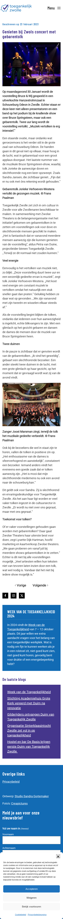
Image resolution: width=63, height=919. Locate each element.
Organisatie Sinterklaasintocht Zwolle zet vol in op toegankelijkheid (29, 730)
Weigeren (31, 897)
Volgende (39, 585)
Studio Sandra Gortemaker (32, 796)
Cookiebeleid (20, 915)
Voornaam (8, 834)
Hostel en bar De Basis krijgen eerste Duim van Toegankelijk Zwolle (28, 746)
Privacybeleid (11, 781)
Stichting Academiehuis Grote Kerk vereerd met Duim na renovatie (28, 703)
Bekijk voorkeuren (31, 906)
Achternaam (9, 848)
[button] (58, 856)
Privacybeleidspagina (37, 915)
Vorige (21, 585)
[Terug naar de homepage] (16, 8)
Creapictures (19, 803)
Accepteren (32, 889)
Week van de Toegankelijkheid (29, 692)
